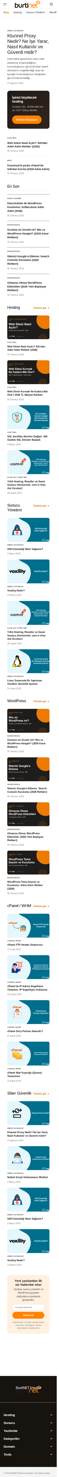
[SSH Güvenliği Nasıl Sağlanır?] (28, 530)
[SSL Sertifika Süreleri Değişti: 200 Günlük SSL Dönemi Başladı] (28, 417)
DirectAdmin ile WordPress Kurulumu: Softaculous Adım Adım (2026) (25, 207)
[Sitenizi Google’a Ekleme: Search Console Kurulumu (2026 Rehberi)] (28, 769)
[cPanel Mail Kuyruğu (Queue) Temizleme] (28, 1054)
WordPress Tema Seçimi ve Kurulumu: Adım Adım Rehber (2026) (25, 885)
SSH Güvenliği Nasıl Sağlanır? (25, 549)
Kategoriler (12, 1438)
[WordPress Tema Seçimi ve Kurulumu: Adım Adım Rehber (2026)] (28, 862)
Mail (9, 160)
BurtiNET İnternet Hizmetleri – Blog (27, 4)
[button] (5, 4)
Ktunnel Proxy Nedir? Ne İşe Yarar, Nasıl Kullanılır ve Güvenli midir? (28, 44)
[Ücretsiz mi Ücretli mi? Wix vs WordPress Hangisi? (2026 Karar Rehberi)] (28, 721)
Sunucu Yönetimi (35, 12)
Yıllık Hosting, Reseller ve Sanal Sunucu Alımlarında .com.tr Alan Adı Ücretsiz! (26, 485)
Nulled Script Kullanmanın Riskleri (27, 1177)
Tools (7, 1454)
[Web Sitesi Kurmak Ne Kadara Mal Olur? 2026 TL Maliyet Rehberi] (28, 372)
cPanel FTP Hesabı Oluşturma (24, 944)
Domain (9, 1446)
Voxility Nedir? (16, 590)
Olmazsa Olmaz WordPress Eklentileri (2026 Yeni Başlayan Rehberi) (26, 286)
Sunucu (9, 1423)
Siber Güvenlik (15, 31)
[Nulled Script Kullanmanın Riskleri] (28, 1158)
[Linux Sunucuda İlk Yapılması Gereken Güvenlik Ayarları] (28, 661)
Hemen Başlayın (27, 119)
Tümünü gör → (41, 307)
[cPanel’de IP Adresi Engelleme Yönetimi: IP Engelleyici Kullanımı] (28, 967)
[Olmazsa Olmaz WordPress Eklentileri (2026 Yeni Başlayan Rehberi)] (28, 814)
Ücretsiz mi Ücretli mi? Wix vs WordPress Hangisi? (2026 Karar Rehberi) (28, 233)
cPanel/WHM (14, 941)
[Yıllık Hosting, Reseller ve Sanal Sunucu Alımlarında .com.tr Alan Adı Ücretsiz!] (28, 462)
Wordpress (13, 225)
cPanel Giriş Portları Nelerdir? (25, 1031)
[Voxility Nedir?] (28, 571)
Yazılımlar (11, 1430)
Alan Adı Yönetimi (17, 477)
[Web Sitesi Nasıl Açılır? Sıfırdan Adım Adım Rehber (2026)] (28, 327)
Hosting (17, 12)
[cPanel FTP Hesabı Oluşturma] (28, 926)
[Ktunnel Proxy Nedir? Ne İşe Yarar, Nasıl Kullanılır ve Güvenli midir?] (28, 1113)
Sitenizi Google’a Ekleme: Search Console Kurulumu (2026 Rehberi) (28, 260)
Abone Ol (28, 1315)
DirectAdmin (14, 198)
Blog (6, 12)
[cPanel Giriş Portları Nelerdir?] (28, 1012)
